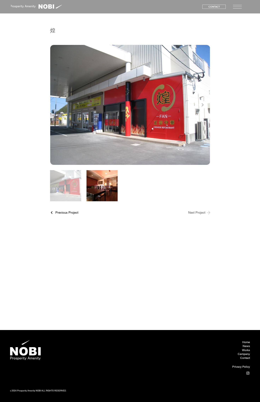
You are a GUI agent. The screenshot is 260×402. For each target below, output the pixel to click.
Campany (244, 354)
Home (246, 342)
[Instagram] (248, 373)
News (246, 346)
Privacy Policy (241, 366)
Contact (245, 358)
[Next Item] (203, 105)
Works (246, 350)
